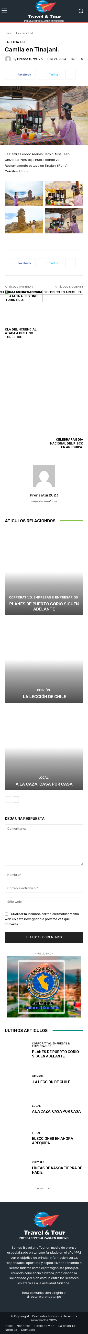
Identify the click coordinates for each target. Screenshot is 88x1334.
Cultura (38, 1162)
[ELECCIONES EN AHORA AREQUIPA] (16, 1138)
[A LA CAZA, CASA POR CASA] (44, 747)
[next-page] (16, 799)
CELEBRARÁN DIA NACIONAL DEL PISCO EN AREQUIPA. (66, 443)
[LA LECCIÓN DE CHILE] (44, 659)
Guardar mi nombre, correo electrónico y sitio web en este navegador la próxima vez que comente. (42, 919)
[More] (71, 74)
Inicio (8, 33)
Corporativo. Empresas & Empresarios (43, 597)
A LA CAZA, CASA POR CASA (44, 784)
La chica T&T (24, 33)
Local (43, 777)
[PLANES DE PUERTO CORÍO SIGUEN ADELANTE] (44, 572)
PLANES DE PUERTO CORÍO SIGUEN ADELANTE (44, 606)
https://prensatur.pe (44, 501)
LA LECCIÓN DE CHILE (44, 696)
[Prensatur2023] (9, 59)
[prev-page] (8, 799)
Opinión (43, 690)
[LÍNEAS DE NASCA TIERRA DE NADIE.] (16, 1168)
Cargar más (42, 1188)
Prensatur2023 (30, 59)
